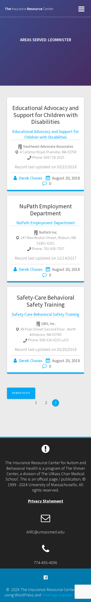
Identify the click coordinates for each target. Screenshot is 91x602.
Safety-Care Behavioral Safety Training (45, 301)
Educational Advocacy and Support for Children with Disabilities (45, 115)
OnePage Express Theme (64, 595)
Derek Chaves (30, 178)
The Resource (29, 9)
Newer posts (21, 393)
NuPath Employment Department (45, 209)
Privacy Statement (45, 501)
